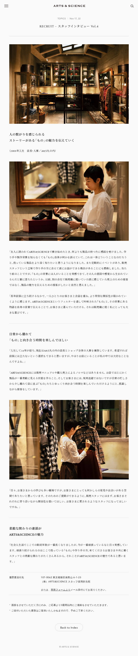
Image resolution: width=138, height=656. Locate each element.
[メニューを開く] (6, 6)
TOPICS (62, 18)
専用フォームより (61, 589)
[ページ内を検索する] (132, 6)
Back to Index (69, 627)
